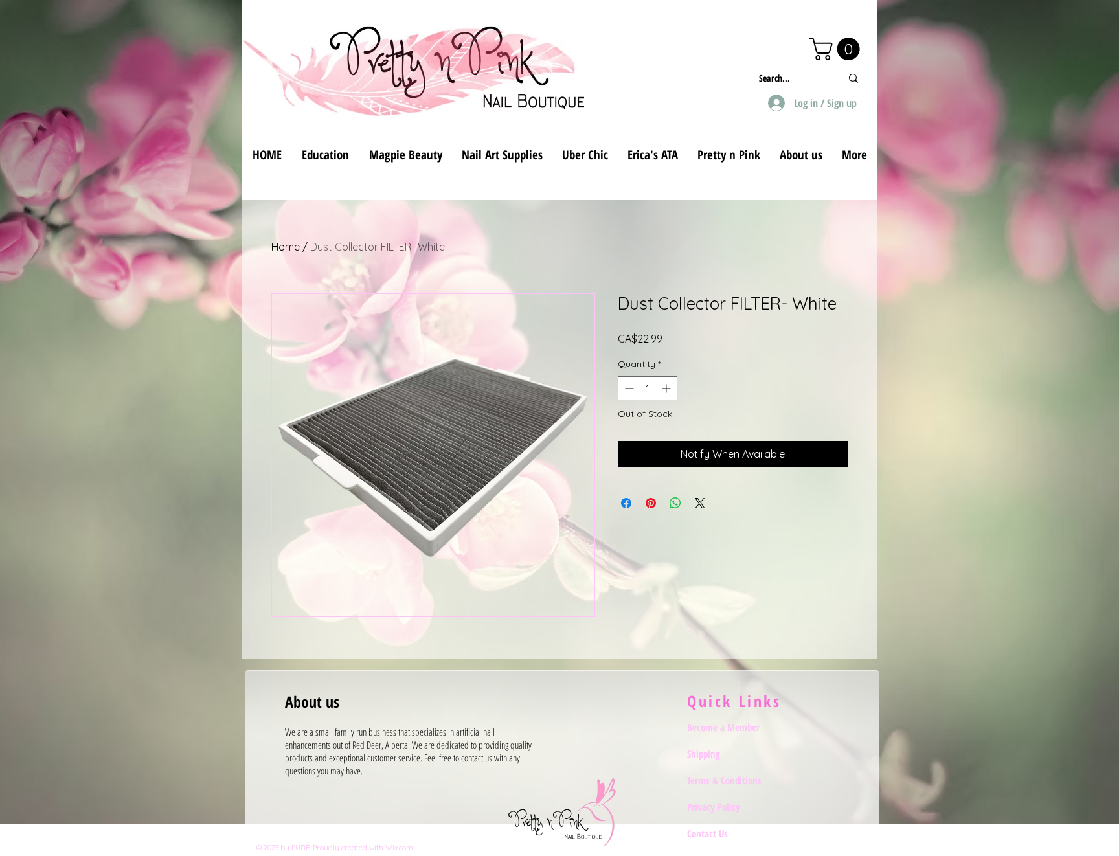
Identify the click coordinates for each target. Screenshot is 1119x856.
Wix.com (399, 847)
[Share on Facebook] (626, 503)
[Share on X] (700, 503)
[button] (837, 49)
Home (285, 246)
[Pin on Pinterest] (651, 503)
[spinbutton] (647, 388)
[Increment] (667, 388)
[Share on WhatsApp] (675, 503)
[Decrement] (628, 388)
